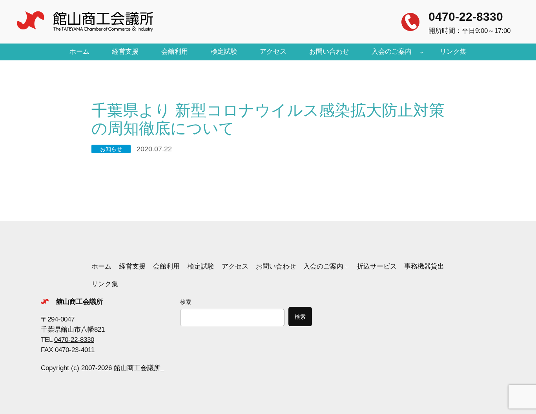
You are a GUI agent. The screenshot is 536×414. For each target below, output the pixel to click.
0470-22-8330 (465, 16)
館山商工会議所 (79, 301)
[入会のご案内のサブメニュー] (422, 52)
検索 (185, 302)
